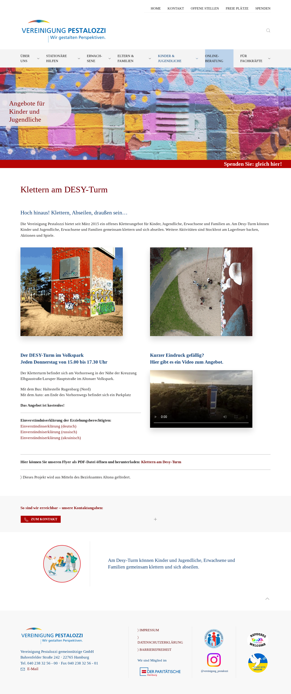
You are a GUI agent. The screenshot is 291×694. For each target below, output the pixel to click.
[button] (268, 30)
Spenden (263, 8)
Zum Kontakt (44, 519)
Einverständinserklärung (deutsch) (48, 426)
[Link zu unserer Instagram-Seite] (214, 659)
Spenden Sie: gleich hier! (253, 164)
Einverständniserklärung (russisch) (48, 432)
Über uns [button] (25, 58)
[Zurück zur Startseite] (64, 30)
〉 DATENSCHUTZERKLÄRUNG (160, 640)
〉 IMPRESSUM (148, 630)
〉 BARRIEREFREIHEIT (154, 649)
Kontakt (176, 8)
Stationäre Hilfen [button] (56, 58)
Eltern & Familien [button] (126, 58)
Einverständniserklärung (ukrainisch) (50, 438)
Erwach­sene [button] (94, 58)
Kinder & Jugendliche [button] (169, 58)
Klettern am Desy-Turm (161, 462)
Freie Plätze (237, 8)
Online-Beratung (214, 58)
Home (156, 8)
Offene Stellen (205, 8)
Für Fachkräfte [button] (251, 58)
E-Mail (32, 669)
